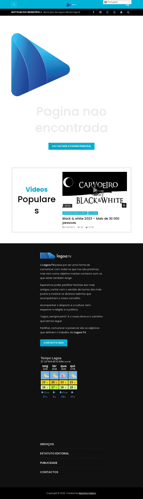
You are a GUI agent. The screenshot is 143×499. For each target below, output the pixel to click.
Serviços (47, 444)
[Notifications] (121, 12)
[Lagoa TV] (71, 4)
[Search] (127, 4)
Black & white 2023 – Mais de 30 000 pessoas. (90, 220)
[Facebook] (93, 12)
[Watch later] (114, 12)
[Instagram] (107, 12)
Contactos (49, 472)
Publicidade (48, 463)
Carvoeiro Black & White (75, 213)
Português (112, 2)
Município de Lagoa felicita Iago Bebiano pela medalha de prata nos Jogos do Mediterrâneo (62, 12)
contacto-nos (54, 342)
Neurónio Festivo (87, 493)
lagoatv (70, 227)
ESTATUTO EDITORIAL (54, 453)
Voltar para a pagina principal (71, 146)
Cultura (93, 213)
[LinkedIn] (100, 12)
